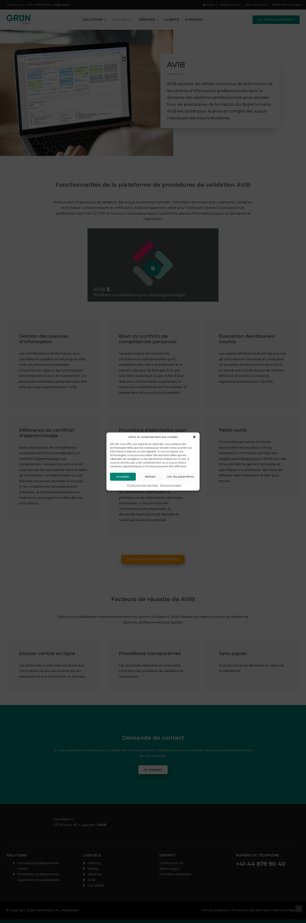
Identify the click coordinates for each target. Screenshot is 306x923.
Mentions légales (170, 485)
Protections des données (142, 485)
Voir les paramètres (180, 476)
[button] (194, 437)
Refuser (150, 476)
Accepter (122, 476)
